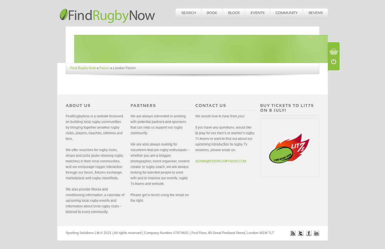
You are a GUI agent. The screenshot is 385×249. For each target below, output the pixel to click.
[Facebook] (309, 233)
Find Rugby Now (83, 68)
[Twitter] (301, 233)
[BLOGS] (233, 13)
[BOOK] (211, 13)
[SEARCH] (188, 13)
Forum (104, 68)
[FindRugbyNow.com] (108, 13)
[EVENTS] (257, 13)
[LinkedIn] (316, 233)
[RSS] (293, 233)
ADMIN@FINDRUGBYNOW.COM (220, 161)
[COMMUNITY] (286, 13)
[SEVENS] (315, 13)
